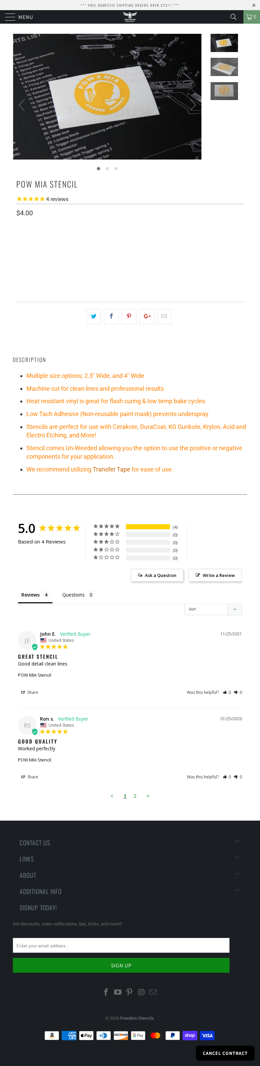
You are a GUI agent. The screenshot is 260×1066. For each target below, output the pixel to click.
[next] (191, 105)
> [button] (148, 795)
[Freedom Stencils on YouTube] (118, 992)
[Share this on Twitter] (93, 316)
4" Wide (27, 254)
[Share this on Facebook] (111, 316)
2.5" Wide (54, 254)
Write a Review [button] (219, 575)
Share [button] (32, 692)
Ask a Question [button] (160, 575)
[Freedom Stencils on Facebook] (106, 992)
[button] (227, 692)
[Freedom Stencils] (130, 17)
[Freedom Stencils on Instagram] (141, 992)
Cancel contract (225, 1053)
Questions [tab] (73, 594)
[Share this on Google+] (146, 316)
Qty (20, 273)
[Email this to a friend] (164, 316)
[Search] (236, 17)
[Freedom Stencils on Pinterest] (130, 992)
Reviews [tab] (30, 594)
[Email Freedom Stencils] (153, 992)
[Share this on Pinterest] (129, 316)
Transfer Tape (111, 469)
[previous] (23, 105)
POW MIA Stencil (34, 675)
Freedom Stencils (137, 1018)
